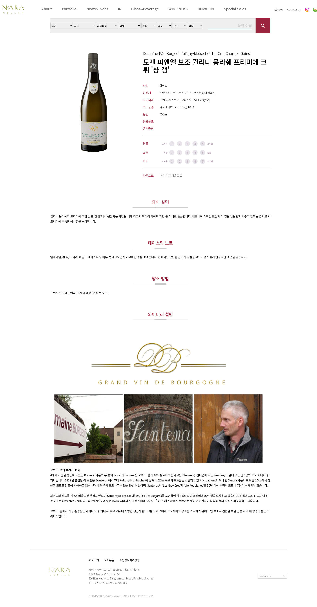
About (46, 9)
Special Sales (235, 9)
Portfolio (69, 9)
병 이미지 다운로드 (170, 175)
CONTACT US (294, 9)
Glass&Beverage (144, 9)
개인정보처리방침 (130, 560)
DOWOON (206, 9)
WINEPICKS (178, 9)
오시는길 (109, 560)
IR (119, 9)
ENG (280, 9)
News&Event (97, 9)
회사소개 (94, 560)
